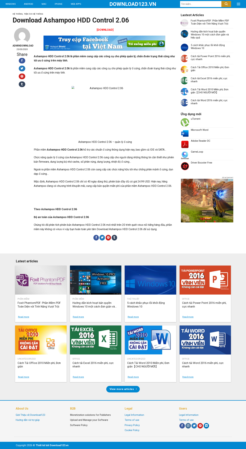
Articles (40, 12)
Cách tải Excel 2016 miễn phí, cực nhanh (209, 80)
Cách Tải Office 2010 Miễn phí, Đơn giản (210, 69)
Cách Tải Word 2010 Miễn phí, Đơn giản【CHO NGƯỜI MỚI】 (209, 91)
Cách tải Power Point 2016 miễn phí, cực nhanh (210, 58)
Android (28, 4)
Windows (11, 4)
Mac (44, 4)
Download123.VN (123, 4)
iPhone (58, 4)
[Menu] (238, 4)
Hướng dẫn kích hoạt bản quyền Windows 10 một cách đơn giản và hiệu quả (210, 34)
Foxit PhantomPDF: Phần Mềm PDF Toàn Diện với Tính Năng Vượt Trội (210, 22)
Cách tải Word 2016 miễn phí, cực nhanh (209, 102)
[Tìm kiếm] (226, 4)
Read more (23, 317)
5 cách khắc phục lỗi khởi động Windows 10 (208, 47)
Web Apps (76, 4)
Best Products (15, 12)
